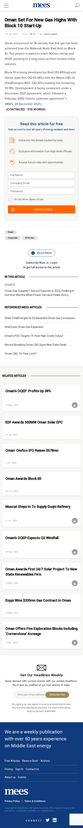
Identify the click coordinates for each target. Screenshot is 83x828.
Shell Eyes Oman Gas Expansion (24, 326)
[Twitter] (47, 820)
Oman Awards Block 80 (23, 479)
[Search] (77, 5)
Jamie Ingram (50, 34)
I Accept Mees (28, 199)
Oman (11, 232)
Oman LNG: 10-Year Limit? (20, 353)
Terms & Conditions (35, 801)
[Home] (41, 5)
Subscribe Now (35, 262)
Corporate (13, 238)
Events (22, 777)
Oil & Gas (29, 238)
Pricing (9, 769)
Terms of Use (36, 199)
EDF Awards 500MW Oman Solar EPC (34, 422)
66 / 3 (32, 34)
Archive (45, 760)
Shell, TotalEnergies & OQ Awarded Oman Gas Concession (40, 318)
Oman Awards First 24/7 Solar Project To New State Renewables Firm (41, 571)
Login (53, 262)
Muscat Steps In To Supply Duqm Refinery (37, 507)
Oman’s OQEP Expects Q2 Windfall (31, 538)
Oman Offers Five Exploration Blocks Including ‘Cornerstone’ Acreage (41, 631)
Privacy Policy (12, 801)
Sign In (19, 769)
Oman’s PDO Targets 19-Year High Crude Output (34, 335)
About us (10, 777)
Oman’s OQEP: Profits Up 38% (28, 391)
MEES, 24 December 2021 (22, 104)
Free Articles (12, 760)
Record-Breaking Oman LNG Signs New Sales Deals (36, 344)
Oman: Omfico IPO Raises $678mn (31, 450)
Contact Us (32, 769)
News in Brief (30, 760)
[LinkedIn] (54, 820)
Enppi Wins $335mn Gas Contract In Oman (38, 600)
